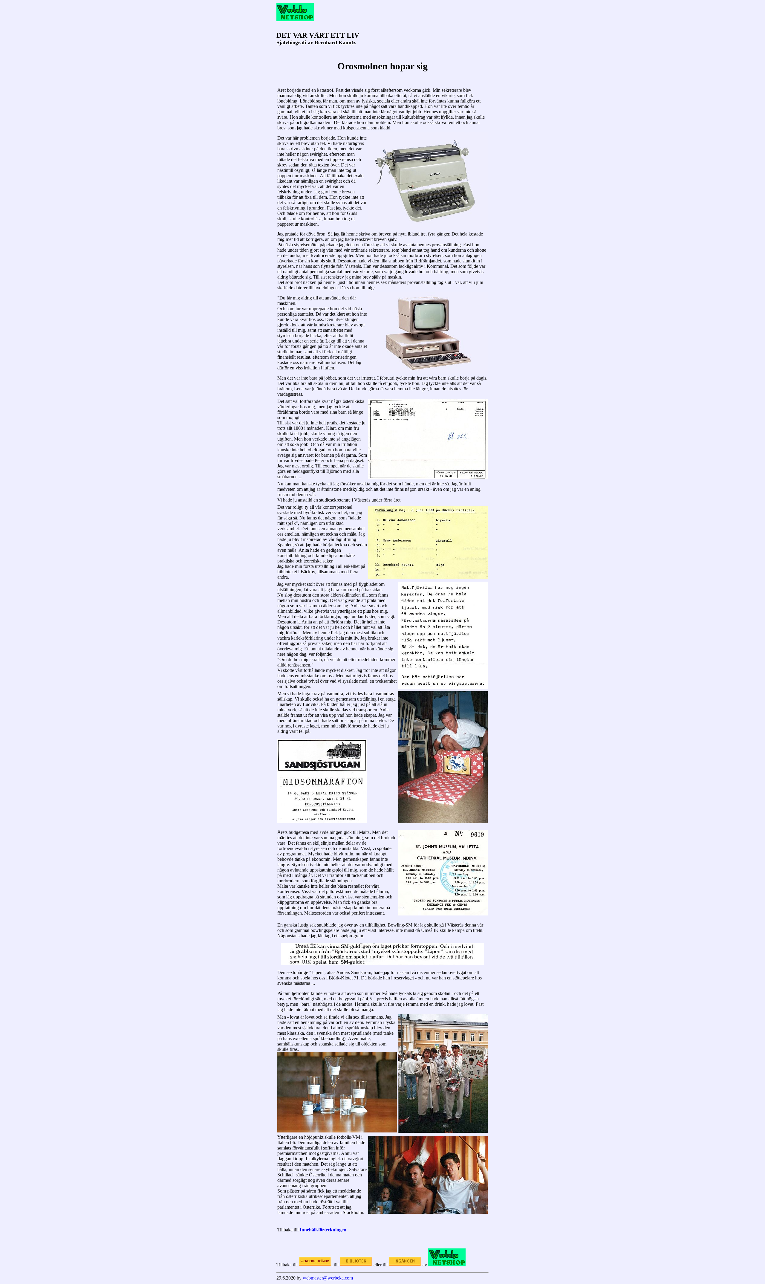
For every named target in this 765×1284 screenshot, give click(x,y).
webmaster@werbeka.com (328, 1277)
